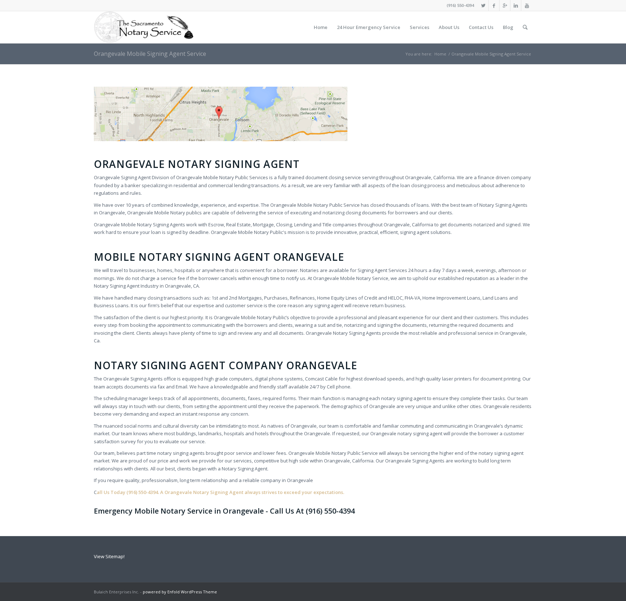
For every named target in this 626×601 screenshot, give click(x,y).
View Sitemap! (109, 556)
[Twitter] (483, 5)
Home (440, 54)
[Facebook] (494, 5)
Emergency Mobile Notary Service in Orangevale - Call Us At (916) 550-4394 (224, 511)
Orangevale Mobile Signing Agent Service (150, 54)
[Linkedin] (515, 5)
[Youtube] (526, 5)
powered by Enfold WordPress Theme (180, 591)
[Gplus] (505, 5)
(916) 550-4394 (460, 5)
